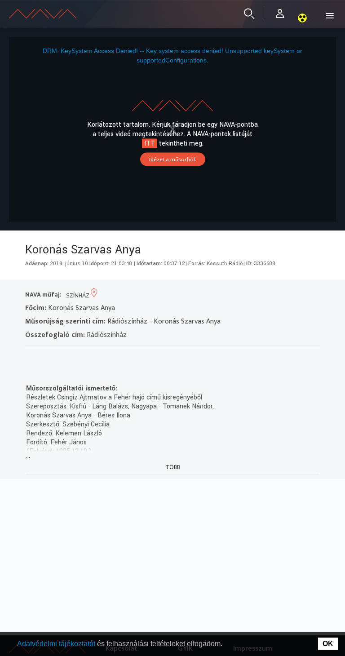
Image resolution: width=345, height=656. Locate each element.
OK (328, 643)
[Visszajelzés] (113, 357)
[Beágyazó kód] (81, 357)
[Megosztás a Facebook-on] (97, 357)
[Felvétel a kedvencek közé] (32, 357)
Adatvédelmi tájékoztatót (57, 643)
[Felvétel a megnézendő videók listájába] (48, 357)
